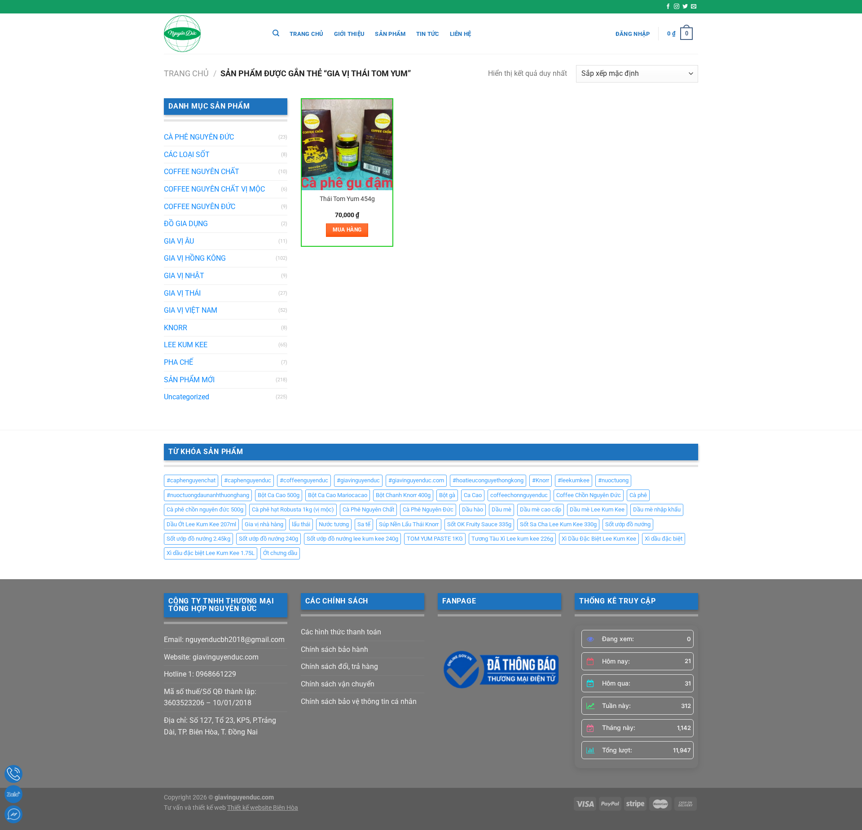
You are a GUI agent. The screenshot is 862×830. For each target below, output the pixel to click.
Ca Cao (473, 495)
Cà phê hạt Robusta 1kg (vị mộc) (293, 509)
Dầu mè (501, 509)
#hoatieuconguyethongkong (488, 480)
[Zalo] (13, 794)
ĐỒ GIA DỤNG (186, 223)
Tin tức (428, 34)
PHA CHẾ (178, 362)
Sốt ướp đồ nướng (628, 524)
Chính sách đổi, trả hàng (339, 666)
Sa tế (363, 524)
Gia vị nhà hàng (264, 524)
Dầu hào (472, 509)
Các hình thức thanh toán (341, 632)
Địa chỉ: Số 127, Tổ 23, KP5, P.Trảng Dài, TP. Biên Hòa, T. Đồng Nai (220, 726)
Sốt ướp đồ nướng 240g (268, 538)
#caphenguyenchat (191, 480)
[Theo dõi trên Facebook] (668, 7)
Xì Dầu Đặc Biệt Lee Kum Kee (599, 538)
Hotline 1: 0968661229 (200, 674)
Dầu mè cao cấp (540, 509)
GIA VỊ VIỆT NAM (190, 310)
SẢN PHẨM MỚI (189, 380)
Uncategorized (186, 397)
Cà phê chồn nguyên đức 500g (205, 509)
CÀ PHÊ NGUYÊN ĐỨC (199, 137)
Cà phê (638, 495)
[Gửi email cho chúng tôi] (693, 7)
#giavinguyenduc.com (416, 480)
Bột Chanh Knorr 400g (403, 495)
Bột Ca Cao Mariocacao (337, 495)
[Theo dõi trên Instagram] (676, 7)
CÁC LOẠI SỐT (187, 154)
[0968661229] (13, 774)
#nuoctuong (613, 480)
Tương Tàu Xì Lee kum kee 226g (512, 538)
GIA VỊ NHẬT (184, 275)
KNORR (175, 327)
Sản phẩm (390, 34)
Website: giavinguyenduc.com (211, 657)
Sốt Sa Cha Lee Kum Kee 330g (558, 524)
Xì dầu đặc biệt (663, 538)
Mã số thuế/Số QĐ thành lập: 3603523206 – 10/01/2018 (210, 697)
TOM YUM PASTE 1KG (435, 538)
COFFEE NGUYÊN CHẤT (201, 171)
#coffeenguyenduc (304, 480)
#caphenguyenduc (247, 480)
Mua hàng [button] (347, 230)
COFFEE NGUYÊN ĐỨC (199, 206)
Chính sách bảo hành (334, 649)
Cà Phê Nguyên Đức (428, 509)
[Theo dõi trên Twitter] (685, 7)
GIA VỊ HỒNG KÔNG (195, 258)
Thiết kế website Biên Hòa (262, 808)
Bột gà (447, 495)
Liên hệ (460, 34)
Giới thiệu (349, 34)
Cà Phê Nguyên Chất (368, 509)
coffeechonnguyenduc (519, 495)
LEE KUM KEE (185, 345)
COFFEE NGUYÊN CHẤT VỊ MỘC (214, 189)
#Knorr (540, 480)
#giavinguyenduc (358, 480)
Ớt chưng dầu (280, 553)
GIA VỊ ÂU (179, 241)
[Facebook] (13, 814)
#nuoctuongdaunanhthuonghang (208, 495)
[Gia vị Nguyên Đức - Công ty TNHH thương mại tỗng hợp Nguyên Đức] (209, 33)
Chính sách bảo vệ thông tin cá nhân (359, 701)
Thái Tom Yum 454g (347, 199)
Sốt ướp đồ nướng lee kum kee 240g (352, 538)
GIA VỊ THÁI (182, 293)
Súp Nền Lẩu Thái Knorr (409, 524)
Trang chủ (306, 34)
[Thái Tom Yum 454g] (347, 144)
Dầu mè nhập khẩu (657, 509)
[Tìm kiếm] (276, 33)
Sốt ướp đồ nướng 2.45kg (198, 538)
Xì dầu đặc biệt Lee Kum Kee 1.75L (211, 553)
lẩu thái (301, 524)
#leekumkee (573, 480)
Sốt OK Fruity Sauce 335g (479, 524)
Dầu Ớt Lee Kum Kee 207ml (201, 524)
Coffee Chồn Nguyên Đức (588, 495)
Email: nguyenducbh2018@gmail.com (224, 639)
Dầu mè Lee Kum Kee (597, 509)
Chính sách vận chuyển (337, 684)
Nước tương (334, 524)
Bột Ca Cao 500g (278, 495)
